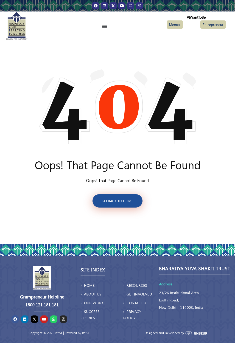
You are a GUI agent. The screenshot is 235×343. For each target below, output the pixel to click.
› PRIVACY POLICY (132, 314)
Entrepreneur (213, 24)
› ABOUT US (91, 294)
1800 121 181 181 (42, 304)
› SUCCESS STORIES (90, 314)
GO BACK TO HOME (117, 200)
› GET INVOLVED (137, 294)
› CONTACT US (135, 302)
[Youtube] (122, 5)
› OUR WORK (92, 302)
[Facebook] (95, 5)
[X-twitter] (113, 5)
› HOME (88, 285)
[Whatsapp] (130, 5)
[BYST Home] (17, 25)
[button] (104, 25)
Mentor (175, 24)
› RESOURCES (135, 285)
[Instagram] (139, 5)
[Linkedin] (104, 5)
